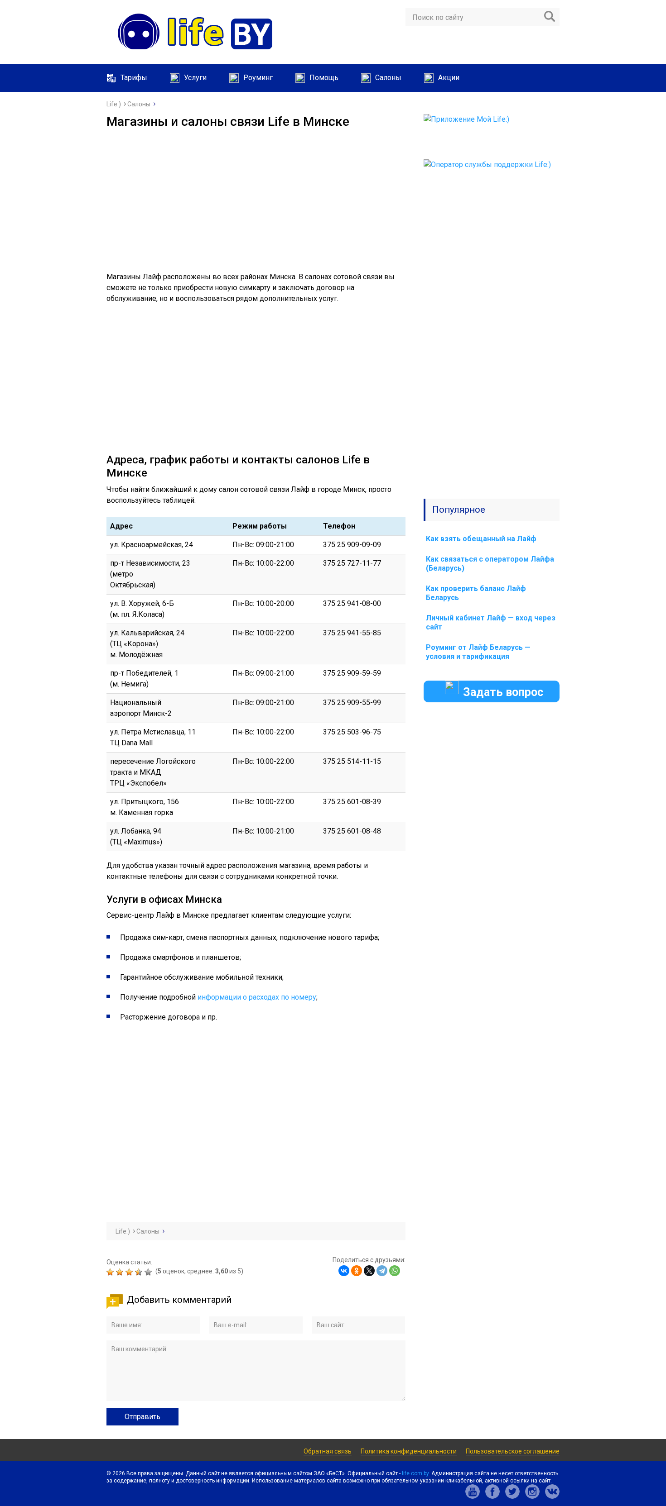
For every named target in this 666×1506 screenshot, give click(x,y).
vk (552, 1491)
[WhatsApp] (394, 1270)
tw (512, 1491)
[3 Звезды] (130, 1272)
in (532, 1491)
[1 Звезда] (111, 1272)
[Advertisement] (255, 196)
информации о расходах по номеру (257, 997)
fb (492, 1491)
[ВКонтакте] (343, 1270)
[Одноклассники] (356, 1270)
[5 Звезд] (149, 1272)
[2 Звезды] (120, 1272)
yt (472, 1491)
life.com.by (415, 1473)
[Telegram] (381, 1270)
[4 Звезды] (140, 1272)
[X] (369, 1270)
